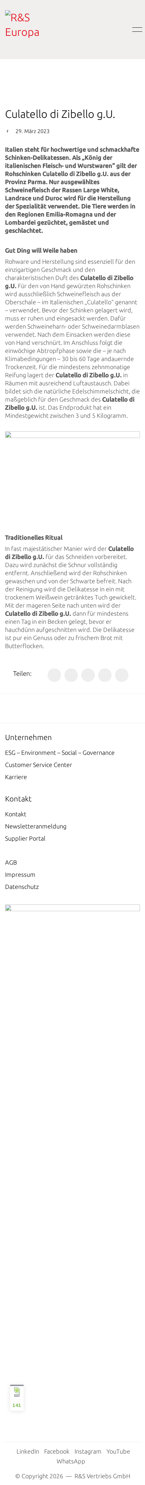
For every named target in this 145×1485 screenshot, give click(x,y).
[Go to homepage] (33, 29)
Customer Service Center (38, 764)
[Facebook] (54, 675)
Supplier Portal (25, 838)
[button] (136, 29)
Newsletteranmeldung (35, 826)
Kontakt (15, 814)
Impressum (20, 874)
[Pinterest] (105, 675)
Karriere (16, 776)
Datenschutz (22, 886)
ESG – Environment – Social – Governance (60, 752)
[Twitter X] (71, 675)
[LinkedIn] (88, 675)
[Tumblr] (121, 675)
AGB (11, 862)
